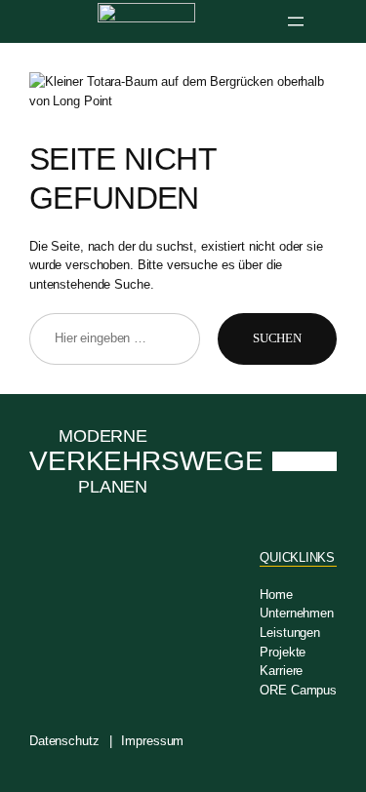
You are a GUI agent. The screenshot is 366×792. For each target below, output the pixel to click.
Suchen (277, 338)
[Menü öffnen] (295, 21)
